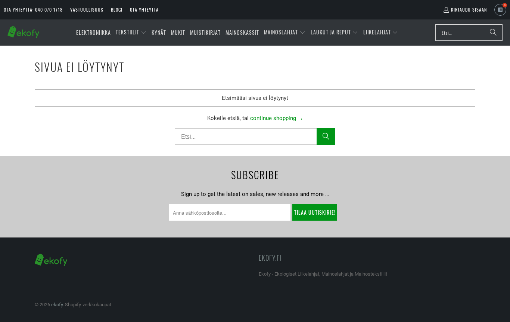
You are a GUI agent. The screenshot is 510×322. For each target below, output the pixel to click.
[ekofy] (23, 32)
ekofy (57, 304)
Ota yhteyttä (144, 9)
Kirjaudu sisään (469, 9)
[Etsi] (493, 32)
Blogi (116, 9)
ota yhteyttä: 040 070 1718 (33, 9)
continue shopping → (276, 118)
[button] (131, 32)
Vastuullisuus (86, 9)
